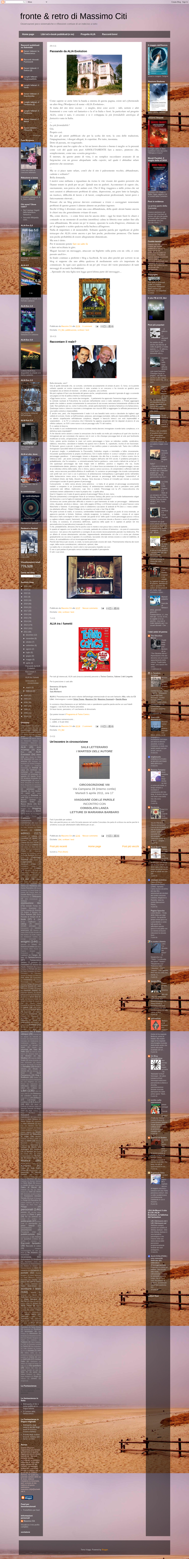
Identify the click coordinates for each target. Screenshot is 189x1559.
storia (25, 1323)
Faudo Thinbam (27, 967)
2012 (26, 628)
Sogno (26, 1312)
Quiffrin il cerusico (29, 1241)
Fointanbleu (37, 977)
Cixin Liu (35, 847)
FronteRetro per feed (31, 1510)
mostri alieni (28, 1153)
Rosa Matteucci (35, 1275)
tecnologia (29, 1331)
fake (22, 957)
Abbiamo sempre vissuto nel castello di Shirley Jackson (159, 1227)
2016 (26, 614)
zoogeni (23, 1381)
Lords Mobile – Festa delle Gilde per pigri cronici (159, 915)
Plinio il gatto (35, 1214)
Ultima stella (29, 1353)
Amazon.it (27, 759)
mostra (39, 1151)
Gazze (39, 988)
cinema (35, 845)
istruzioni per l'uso (29, 1049)
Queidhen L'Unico (31, 1239)
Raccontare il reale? (63, 341)
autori (28, 793)
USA (39, 1357)
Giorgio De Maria (26, 1001)
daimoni (34, 884)
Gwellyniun (33, 1014)
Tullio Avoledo (28, 1348)
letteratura (34, 1084)
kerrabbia (26, 1067)
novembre (30, 638)
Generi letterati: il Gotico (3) (31, 69)
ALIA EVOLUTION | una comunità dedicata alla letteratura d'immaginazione (159, 1260)
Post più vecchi (130, 846)
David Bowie (34, 890)
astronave (30, 789)
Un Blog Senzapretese (156, 1057)
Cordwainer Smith (28, 866)
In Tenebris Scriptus (155, 674)
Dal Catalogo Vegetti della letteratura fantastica (31, 212)
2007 (26, 706)
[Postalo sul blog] (104, 326)
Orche (38, 1192)
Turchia (38, 1348)
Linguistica (24, 1098)
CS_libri (61, 330)
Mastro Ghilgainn (33, 1130)
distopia (24, 901)
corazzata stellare (28, 864)
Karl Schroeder (26, 1062)
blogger (23, 808)
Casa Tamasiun (28, 827)
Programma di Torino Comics (77, 714)
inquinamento (34, 1039)
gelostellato (156, 1019)
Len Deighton (29, 1081)
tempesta (24, 1336)
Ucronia (31, 1351)
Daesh (23, 884)
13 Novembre (26, 726)
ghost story (34, 997)
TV (24, 1350)
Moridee (30, 1151)
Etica (39, 946)
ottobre (29, 642)
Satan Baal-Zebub (29, 1286)
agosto (29, 649)
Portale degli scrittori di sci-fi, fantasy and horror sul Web (31, 1437)
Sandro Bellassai (31, 1284)
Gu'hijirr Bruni (35, 1009)
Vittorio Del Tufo (31, 1368)
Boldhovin (29, 811)
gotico (25, 1007)
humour (32, 1024)
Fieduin (30, 975)
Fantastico (25, 965)
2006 (26, 709)
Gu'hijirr (25, 1009)
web (37, 1370)
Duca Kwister (26, 914)
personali (27, 1209)
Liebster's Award (30, 1096)
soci (24, 1310)
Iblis (34, 1029)
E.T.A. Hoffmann (28, 922)
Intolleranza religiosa (28, 1043)
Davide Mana (26, 894)
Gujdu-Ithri (27, 1012)
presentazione (26, 1228)
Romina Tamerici (158, 770)
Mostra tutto (37, 135)
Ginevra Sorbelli (33, 999)
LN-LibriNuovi (35, 1098)
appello (24, 776)
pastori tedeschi (26, 1202)
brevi (38, 811)
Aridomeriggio (26, 780)
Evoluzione (24, 953)
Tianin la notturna (29, 1340)
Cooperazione (26, 862)
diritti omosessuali (31, 899)
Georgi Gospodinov (34, 994)
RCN (22, 1252)
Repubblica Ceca (31, 1261)
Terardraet (32, 1336)
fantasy (35, 964)
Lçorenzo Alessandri (34, 1079)
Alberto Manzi (36, 738)
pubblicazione (70, 330)
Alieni (38, 755)
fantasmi (34, 962)
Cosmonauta (25, 875)
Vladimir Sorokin (26, 1370)
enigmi (25, 941)
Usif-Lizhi (26, 1359)
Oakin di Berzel (29, 1187)
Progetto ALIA (88, 34)
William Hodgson (26, 1374)
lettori (23, 1088)
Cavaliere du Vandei (29, 840)
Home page (28, 34)
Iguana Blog (156, 981)
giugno (29, 656)
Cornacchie (24, 868)
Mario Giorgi (26, 1121)
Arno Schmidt (27, 787)
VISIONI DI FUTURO (159, 759)
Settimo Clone (36, 1297)
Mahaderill (25, 1115)
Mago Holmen (33, 1111)
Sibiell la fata (34, 1301)
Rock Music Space (159, 847)
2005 (26, 713)
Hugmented (25, 1022)
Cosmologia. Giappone (29, 872)
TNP (24, 1344)
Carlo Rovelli (25, 825)
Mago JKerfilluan (28, 1113)
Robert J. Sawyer (31, 1266)
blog (37, 806)
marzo (29, 687)
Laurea (23, 1079)
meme (29, 1141)
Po (26, 1216)
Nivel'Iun (30, 1179)
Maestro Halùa (34, 1106)
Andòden (24, 763)
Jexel (32, 1058)
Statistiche (25, 1318)
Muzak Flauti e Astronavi (29, 1163)
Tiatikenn (24, 1342)
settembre (30, 645)
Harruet (23, 1016)
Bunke (28, 814)
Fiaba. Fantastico (28, 971)
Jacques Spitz (33, 1054)
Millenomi (34, 1145)
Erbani (34, 944)
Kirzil (23, 1073)
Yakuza (23, 1378)
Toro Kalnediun (36, 1346)
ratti (36, 1250)
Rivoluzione (24, 1264)
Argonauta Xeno (158, 1173)
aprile (28, 663)
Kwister (36, 1077)
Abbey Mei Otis (33, 728)
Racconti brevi (109, 34)
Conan (23, 851)
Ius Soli (32, 1051)
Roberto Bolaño (26, 1268)
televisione (33, 1333)
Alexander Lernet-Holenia (29, 745)
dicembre (30, 635)
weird (35, 1372)
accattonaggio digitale (29, 730)
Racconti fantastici (31, 1243)
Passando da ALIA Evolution (68, 51)
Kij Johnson (34, 1071)
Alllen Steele (29, 757)
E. (35, 919)
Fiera (37, 975)
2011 (26, 632)
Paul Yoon (34, 1204)
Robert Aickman (36, 1264)
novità (25, 1185)
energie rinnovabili (28, 939)
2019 (26, 604)
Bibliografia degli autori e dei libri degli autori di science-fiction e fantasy (31, 1428)
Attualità (24, 791)
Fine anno (25, 977)
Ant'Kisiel (33, 770)
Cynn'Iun (35, 882)
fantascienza (34, 957)
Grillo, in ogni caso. (164, 539)
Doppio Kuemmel (28, 908)
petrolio (24, 1212)
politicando (26, 1221)
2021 (26, 597)
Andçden (35, 761)
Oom (31, 1192)
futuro (37, 984)
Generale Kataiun (27, 992)
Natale (23, 1168)
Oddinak (23, 1189)
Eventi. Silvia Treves (31, 949)
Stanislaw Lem (28, 1316)
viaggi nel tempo (33, 1363)
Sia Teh (24, 1301)
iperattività (24, 1045)
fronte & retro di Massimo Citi (73, 16)
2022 (26, 593)
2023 (26, 590)
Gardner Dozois (27, 986)
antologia (34, 774)
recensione (25, 1255)
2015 (26, 618)
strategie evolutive (158, 880)
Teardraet (37, 1329)
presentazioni (26, 1230)
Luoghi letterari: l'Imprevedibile (30, 78)
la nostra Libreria (158, 942)
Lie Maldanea (35, 1093)
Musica (25, 1160)
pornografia (33, 1223)
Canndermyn (26, 823)
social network (35, 1310)
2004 (26, 716)
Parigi (25, 1200)
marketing (38, 1121)
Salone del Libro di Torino (31, 1282)
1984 (35, 726)
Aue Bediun (36, 791)
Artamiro (37, 787)
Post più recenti (58, 846)
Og (32, 1189)
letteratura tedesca (29, 1086)
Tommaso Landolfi (35, 1344)
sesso (34, 1295)
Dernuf (36, 894)
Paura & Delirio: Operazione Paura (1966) (158, 884)
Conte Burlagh (28, 855)
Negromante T (34, 1170)
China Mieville (34, 842)
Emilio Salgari (36, 934)
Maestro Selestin (27, 1108)
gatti (32, 988)
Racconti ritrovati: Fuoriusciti (31, 61)
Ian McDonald (30, 1027)
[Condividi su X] (107, 326)
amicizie (24, 761)
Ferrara (31, 969)
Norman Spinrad (35, 1181)
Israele (34, 1047)
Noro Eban (27, 1183)
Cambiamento (26, 821)
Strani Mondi (36, 1323)
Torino (25, 1346)
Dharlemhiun (25, 896)
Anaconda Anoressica (155, 718)
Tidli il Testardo (36, 1342)
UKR (39, 1350)
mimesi (24, 1147)
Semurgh (24, 1295)
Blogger (105, 1550)
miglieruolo (156, 757)
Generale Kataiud (31, 990)
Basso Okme (26, 804)
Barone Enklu (27, 802)
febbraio (29, 691)
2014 (26, 621)
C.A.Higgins (37, 814)
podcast (35, 1216)
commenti (36, 849)
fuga (30, 984)
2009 (26, 699)
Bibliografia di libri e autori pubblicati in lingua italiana (31, 1406)
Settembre (25, 1297)
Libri (59, 612)
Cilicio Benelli (25, 845)
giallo (22, 999)
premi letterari (28, 1226)
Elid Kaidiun (25, 934)
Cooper (35, 859)
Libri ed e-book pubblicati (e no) (57, 34)
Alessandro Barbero (31, 741)
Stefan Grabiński (35, 1321)
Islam (23, 1047)
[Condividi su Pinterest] (112, 326)
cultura (38, 879)
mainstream (25, 1117)
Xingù (36, 1376)
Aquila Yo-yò (36, 776)
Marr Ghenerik (28, 1123)
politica (34, 1219)
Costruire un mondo (164, 570)
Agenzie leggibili (164, 388)
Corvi (36, 870)
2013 (26, 625)
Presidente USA (28, 1232)
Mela (22, 1141)
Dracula (38, 910)
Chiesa (23, 842)
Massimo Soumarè (27, 1128)
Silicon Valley (25, 1303)
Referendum (25, 1259)
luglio (28, 652)
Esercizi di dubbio (28, 946)
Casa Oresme (36, 825)
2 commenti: (87, 726)
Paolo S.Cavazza (35, 1198)
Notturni (38, 1183)
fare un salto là (80, 243)
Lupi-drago (31, 1100)
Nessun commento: (90, 608)
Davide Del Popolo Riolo (29, 892)
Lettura (34, 1088)
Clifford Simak (25, 849)
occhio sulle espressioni (156, 1101)
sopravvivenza (36, 1312)
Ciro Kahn (24, 847)
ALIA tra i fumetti (61, 623)
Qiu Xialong (36, 1237)
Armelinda (37, 785)
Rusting (34, 1279)
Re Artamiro (33, 1252)
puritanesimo (25, 1237)
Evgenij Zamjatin (28, 951)
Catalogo (24, 836)
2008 (26, 702)
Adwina (23, 732)
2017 (26, 611)
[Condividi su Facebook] (109, 326)
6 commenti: (87, 326)
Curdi (26, 882)
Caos (36, 823)
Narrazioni (26, 1166)
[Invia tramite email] (101, 326)
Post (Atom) (63, 852)
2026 (26, 586)
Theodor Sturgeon (33, 1338)
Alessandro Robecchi (29, 743)
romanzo (24, 1270)
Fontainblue (28, 980)
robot (36, 1268)
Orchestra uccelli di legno (32, 1194)
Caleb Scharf (30, 816)
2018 (26, 607)
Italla (23, 1051)
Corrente (37, 868)
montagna (25, 1149)
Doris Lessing (26, 910)
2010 (26, 695)
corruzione (28, 870)
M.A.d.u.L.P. (36, 1102)
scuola (33, 1292)
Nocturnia (155, 807)
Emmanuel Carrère (30, 936)
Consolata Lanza (35, 853)
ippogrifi (35, 1045)
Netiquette (25, 1172)
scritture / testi (83, 330)
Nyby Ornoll (34, 1185)
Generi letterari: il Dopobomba (31, 95)
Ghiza (25, 997)
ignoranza (25, 1032)
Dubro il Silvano (31, 912)
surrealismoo (31, 1325)
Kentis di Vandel (35, 1064)
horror (35, 1020)
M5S (27, 1104)
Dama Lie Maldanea (29, 886)
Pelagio (24, 1207)
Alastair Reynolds (29, 734)
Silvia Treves (26, 1306)
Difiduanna (36, 897)
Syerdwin (24, 1327)
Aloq (39, 757)
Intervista (24, 1041)
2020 (26, 600)
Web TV (24, 1372)
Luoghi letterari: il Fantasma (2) (31, 103)
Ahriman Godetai (34, 732)
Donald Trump (31, 906)
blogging (36, 808)
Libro (37, 1091)
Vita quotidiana (35, 1366)
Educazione (25, 928)
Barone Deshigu (28, 800)
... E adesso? (164, 331)
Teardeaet (27, 1329)
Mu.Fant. (37, 1156)
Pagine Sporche (158, 911)
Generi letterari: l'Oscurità (30, 129)
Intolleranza (34, 1041)
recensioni (26, 1257)
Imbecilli (35, 1036)
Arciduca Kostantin (31, 778)
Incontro (23, 1039)
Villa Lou (23, 1366)
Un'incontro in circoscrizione (69, 741)
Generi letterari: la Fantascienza (31, 52)
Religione (37, 1259)
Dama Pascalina (27, 888)
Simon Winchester (35, 1308)
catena (34, 836)
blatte (31, 806)
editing (23, 924)
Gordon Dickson (35, 1005)
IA (21, 1027)
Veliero (23, 1363)
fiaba (39, 969)
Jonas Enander (34, 1060)
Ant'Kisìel (24, 772)
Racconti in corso (33, 1246)
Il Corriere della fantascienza (29, 1412)
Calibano (25, 818)
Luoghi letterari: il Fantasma (31, 112)
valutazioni (34, 1361)
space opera (30, 1314)
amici (36, 759)
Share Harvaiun (30, 1299)
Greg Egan (37, 1007)
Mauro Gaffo (34, 1138)
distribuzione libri (31, 903)
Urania (31, 1357)
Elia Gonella (35, 932)
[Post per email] (97, 326)
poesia (23, 1219)
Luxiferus (24, 1102)
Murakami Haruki (31, 1158)
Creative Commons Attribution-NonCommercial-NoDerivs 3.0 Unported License (157, 288)
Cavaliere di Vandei (29, 838)
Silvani (35, 1303)
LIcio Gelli (24, 1093)
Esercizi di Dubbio (159, 1138)
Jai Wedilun (26, 1056)
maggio (29, 659)
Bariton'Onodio (33, 797)
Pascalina (34, 1200)
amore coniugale (164, 1107)
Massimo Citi (32, 1125)
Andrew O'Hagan (35, 763)
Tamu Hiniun (36, 1327)
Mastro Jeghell (26, 1132)
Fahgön (35, 955)
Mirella (34, 1147)
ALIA (23, 747)
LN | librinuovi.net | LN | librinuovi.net (159, 1222)
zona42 (34, 1378)
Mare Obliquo (33, 1119)
